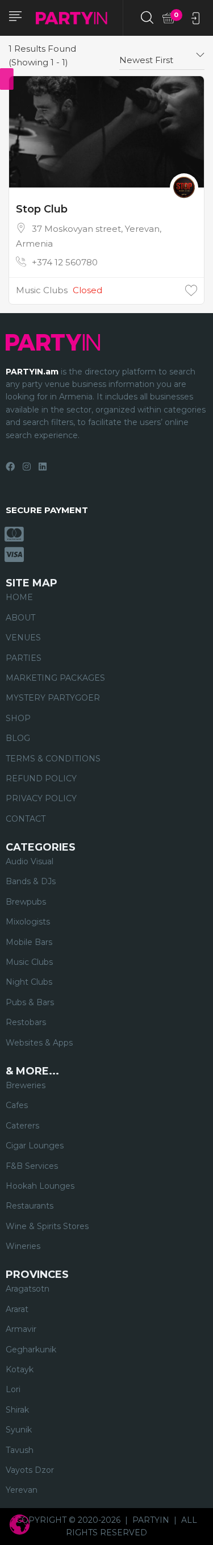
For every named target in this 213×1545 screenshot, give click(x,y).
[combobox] (161, 55)
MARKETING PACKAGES (55, 678)
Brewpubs (26, 902)
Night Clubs (29, 982)
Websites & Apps (39, 1043)
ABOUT (20, 618)
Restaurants (29, 1206)
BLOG (18, 738)
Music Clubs (42, 290)
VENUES (23, 637)
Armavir (21, 1329)
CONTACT (25, 819)
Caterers (22, 1126)
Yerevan (21, 1490)
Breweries (25, 1085)
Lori (13, 1389)
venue (57, 384)
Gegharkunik (31, 1349)
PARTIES (23, 658)
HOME (19, 597)
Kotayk (20, 1369)
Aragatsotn (27, 1289)
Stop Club (42, 209)
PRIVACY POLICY (41, 798)
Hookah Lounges (40, 1186)
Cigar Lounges (35, 1145)
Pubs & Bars (30, 1002)
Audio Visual (29, 861)
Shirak (17, 1410)
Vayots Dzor (30, 1470)
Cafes (17, 1105)
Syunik (19, 1430)
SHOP (18, 718)
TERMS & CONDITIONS (53, 758)
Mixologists (28, 922)
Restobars (26, 1022)
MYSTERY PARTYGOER (53, 698)
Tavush (20, 1450)
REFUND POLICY (41, 778)
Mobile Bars (29, 942)
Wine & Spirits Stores (47, 1226)
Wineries (23, 1246)
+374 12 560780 (65, 262)
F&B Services (32, 1166)
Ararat (17, 1309)
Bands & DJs (31, 881)
